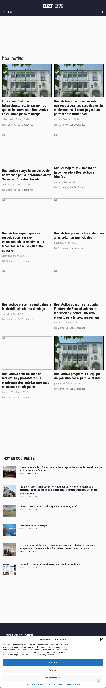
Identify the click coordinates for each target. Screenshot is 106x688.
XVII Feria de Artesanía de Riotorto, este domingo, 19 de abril (50, 564)
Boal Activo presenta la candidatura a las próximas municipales (79, 235)
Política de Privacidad (62, 684)
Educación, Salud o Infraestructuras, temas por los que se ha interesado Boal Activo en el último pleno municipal (25, 107)
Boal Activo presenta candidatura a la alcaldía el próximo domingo (26, 306)
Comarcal (11, 124)
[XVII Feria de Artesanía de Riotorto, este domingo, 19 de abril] (9, 573)
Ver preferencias (53, 678)
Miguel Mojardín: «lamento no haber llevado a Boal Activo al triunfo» (75, 172)
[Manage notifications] (98, 681)
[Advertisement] (53, 36)
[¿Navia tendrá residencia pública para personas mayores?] (9, 515)
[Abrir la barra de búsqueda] (102, 12)
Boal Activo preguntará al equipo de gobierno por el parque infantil (77, 376)
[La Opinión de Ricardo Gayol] (9, 534)
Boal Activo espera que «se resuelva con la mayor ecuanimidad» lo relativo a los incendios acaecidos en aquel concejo (23, 242)
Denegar (53, 670)
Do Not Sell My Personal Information (39, 684)
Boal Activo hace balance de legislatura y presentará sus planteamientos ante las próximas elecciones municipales (25, 380)
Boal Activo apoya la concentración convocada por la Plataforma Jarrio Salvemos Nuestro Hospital (26, 175)
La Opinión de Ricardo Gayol (33, 525)
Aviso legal (76, 684)
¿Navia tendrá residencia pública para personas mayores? (48, 506)
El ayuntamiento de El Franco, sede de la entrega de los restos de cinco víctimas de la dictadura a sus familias (61, 468)
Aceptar (53, 662)
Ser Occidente (25, 124)
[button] (101, 639)
